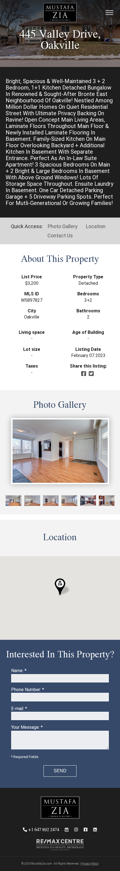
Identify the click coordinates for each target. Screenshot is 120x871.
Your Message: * (27, 727)
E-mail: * (19, 708)
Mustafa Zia (60, 13)
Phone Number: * (27, 689)
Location (95, 226)
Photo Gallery (63, 226)
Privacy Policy (90, 863)
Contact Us (60, 235)
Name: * (19, 670)
